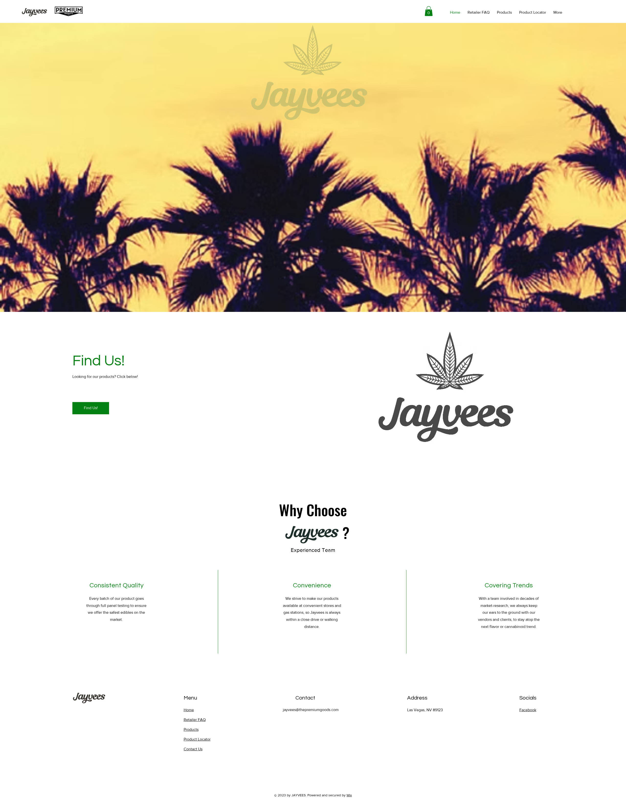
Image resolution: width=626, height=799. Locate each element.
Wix (349, 795)
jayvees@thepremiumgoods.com (311, 710)
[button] (429, 11)
